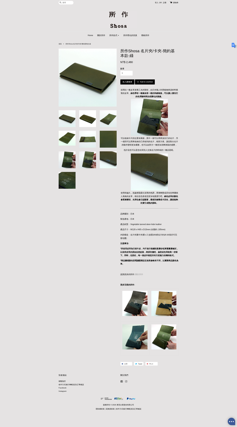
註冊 (164, 3)
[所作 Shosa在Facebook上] (121, 382)
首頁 (60, 44)
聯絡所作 (145, 35)
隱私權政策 (100, 409)
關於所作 (101, 35)
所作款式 (113, 35)
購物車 (175, 3)
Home (90, 35)
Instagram (63, 391)
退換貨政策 (110, 409)
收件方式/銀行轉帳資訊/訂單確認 (71, 385)
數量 (122, 69)
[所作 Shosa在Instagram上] (126, 382)
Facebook (62, 388)
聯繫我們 (62, 381)
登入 (156, 3)
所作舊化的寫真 (130, 35)
